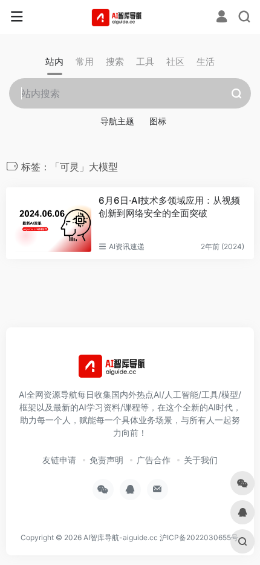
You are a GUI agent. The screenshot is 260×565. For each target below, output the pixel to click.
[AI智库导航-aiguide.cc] (130, 17)
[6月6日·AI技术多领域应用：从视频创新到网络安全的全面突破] (52, 223)
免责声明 (106, 460)
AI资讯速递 (127, 246)
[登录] (221, 17)
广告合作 (154, 460)
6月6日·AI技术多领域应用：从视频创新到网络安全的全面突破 (169, 207)
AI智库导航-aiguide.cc (120, 537)
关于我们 (201, 460)
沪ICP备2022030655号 (199, 537)
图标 (157, 121)
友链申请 (59, 460)
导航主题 (117, 121)
